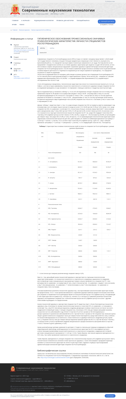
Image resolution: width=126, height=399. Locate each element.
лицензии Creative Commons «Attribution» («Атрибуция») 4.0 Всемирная (51, 386)
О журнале (25, 20)
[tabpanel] (76, 52)
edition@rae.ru (49, 381)
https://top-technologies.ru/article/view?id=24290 (55, 357)
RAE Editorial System (49, 388)
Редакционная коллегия (43, 20)
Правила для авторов (65, 20)
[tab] (42, 48)
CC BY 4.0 (19, 71)
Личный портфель (107, 21)
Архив (14, 24)
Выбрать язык (111, 1)
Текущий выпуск (83, 20)
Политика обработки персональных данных (23, 390)
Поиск (22, 24)
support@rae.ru (37, 379)
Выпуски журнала (24, 30)
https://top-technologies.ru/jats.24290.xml (22, 77)
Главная (15, 20)
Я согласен (110, 396)
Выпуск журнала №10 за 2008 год (41, 30)
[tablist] (76, 48)
